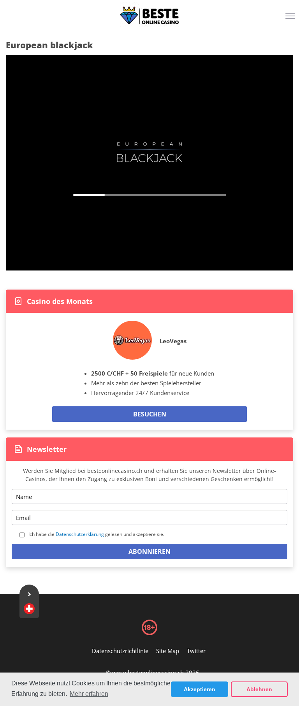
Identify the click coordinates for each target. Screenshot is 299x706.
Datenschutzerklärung (80, 534)
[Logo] (149, 15)
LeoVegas (173, 341)
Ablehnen (259, 689)
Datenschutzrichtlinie (120, 651)
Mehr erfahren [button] (89, 693)
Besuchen (149, 414)
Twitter (196, 651)
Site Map (167, 651)
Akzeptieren (199, 689)
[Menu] (291, 18)
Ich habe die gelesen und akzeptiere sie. (96, 534)
